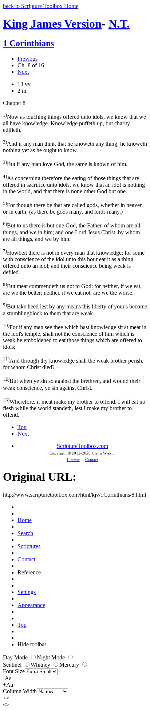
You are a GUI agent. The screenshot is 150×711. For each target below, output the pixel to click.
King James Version (52, 23)
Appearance (31, 605)
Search (25, 533)
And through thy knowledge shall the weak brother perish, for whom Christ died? (73, 363)
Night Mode (51, 657)
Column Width (20, 691)
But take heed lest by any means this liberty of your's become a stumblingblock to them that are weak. (75, 309)
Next (23, 72)
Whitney (41, 665)
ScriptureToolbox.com (82, 446)
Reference (29, 572)
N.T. (119, 23)
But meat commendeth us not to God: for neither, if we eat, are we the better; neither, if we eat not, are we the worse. (72, 289)
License (73, 459)
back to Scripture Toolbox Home (40, 6)
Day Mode (16, 657)
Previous (27, 59)
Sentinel (13, 665)
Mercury (69, 665)
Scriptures (28, 546)
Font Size (14, 671)
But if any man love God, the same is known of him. (65, 163)
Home (24, 520)
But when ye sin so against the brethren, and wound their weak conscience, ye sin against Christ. (71, 383)
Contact (91, 459)
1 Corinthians (28, 43)
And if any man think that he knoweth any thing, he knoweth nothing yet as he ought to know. (75, 146)
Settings (26, 592)
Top (22, 427)
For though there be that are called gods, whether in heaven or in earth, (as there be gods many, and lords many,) (73, 208)
